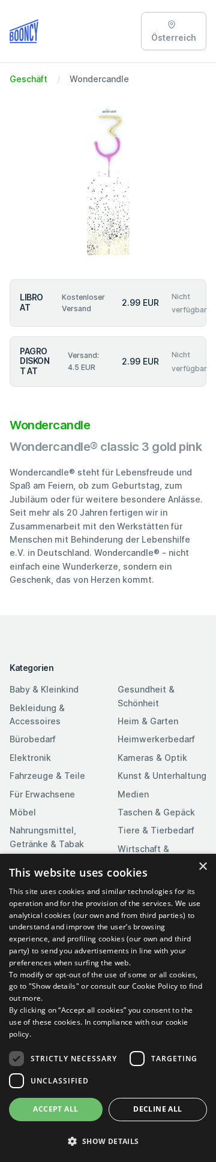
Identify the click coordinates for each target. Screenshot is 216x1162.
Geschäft (28, 79)
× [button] (202, 866)
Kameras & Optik (152, 757)
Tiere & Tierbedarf (156, 830)
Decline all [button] (157, 1109)
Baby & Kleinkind (44, 689)
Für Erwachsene (42, 794)
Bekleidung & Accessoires (37, 714)
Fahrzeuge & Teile (47, 775)
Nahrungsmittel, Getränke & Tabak (47, 836)
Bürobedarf (33, 739)
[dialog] (108, 1008)
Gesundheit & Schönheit (146, 696)
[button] (108, 1141)
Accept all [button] (55, 1109)
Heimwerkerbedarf (156, 739)
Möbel (23, 812)
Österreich (173, 37)
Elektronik (30, 757)
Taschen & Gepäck (156, 812)
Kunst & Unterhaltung (162, 775)
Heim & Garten (148, 721)
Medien (133, 794)
